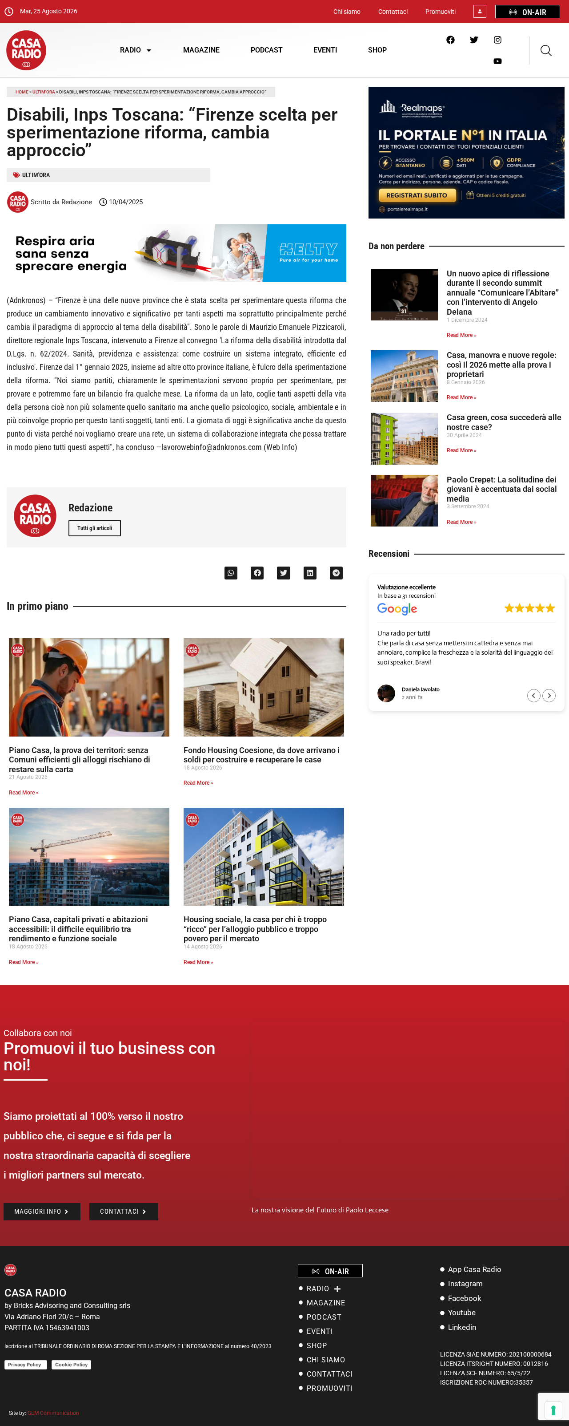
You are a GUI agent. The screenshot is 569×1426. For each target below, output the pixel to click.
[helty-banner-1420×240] (176, 279)
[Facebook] (450, 39)
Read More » (24, 793)
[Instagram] (497, 39)
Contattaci (393, 11)
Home (22, 91)
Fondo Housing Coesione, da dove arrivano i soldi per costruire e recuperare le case (262, 755)
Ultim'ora (43, 91)
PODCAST (267, 50)
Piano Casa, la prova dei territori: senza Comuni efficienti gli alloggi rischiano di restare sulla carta (79, 759)
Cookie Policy (71, 1364)
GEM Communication (54, 1413)
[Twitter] (473, 39)
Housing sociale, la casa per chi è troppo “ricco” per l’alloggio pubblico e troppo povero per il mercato (255, 929)
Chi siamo (347, 11)
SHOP (377, 50)
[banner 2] (467, 216)
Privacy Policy (26, 1364)
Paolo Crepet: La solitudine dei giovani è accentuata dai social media (502, 489)
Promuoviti (440, 11)
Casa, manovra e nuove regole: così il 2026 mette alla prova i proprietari (502, 364)
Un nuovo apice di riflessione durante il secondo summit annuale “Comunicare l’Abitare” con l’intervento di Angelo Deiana (503, 292)
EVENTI (325, 50)
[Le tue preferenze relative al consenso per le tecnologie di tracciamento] (553, 1410)
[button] (230, 573)
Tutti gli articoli (94, 528)
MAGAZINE (201, 50)
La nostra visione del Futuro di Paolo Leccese (320, 1210)
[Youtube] (497, 61)
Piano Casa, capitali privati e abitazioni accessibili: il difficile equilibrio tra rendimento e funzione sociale (78, 929)
